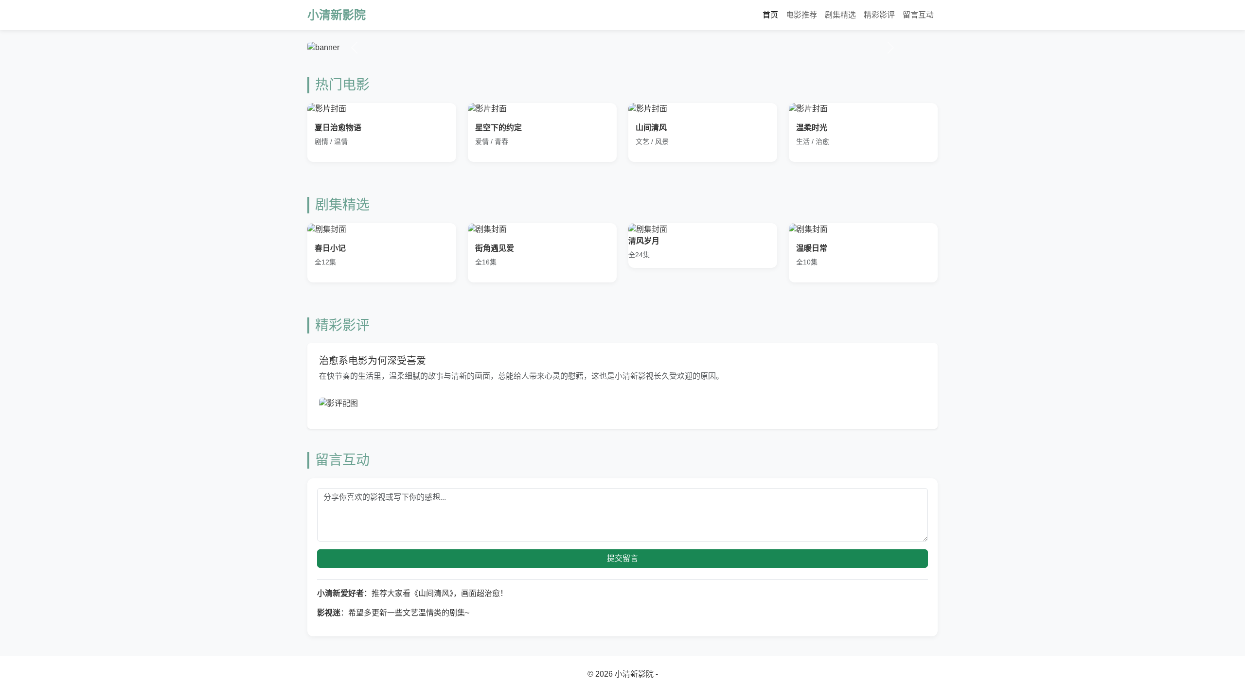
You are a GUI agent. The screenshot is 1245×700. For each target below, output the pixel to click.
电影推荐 (801, 15)
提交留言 (622, 558)
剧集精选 (840, 15)
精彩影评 (879, 15)
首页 (770, 15)
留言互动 (918, 15)
